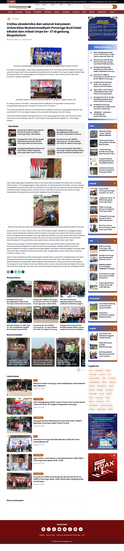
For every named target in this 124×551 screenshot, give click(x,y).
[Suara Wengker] (19, 6)
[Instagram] (54, 529)
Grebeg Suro (101, 12)
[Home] (9, 19)
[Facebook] (8, 271)
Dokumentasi (39, 9)
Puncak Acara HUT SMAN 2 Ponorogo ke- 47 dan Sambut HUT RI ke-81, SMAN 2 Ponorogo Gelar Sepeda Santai (69, 141)
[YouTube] (59, 529)
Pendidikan (38, 12)
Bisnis (53, 5)
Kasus (84, 12)
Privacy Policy (50, 535)
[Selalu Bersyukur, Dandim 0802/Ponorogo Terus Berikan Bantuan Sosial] (94, 346)
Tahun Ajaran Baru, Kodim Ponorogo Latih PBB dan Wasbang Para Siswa (106, 285)
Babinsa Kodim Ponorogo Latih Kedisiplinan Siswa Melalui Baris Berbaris (37, 2)
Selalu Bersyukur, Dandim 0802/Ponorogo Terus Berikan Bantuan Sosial (105, 345)
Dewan (56, 12)
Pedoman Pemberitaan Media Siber (69, 535)
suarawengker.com (65, 541)
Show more (46, 494)
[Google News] (65, 529)
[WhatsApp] (19, 271)
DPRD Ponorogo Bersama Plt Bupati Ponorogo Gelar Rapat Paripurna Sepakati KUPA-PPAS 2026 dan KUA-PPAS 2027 (107, 209)
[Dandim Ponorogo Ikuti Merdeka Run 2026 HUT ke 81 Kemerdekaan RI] (19, 443)
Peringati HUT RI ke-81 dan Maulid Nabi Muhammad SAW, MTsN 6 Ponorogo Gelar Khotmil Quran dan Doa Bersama (31, 141)
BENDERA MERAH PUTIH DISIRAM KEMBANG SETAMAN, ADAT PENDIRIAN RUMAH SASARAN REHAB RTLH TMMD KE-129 (107, 267)
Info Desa (48, 12)
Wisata (91, 12)
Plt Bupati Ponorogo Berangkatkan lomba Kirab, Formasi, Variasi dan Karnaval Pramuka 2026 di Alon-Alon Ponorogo (69, 132)
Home (37, 5)
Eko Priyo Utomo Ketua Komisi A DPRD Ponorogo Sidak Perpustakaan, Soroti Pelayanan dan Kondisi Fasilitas (107, 228)
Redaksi (42, 535)
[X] (11, 271)
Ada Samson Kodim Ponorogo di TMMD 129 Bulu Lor (107, 276)
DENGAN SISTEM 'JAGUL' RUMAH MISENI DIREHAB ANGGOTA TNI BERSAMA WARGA (105, 133)
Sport (69, 5)
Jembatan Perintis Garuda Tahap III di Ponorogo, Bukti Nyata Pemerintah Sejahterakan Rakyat (106, 170)
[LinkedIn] (75, 529)
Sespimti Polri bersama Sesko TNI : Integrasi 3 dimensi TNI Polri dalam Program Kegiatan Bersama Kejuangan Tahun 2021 (104, 84)
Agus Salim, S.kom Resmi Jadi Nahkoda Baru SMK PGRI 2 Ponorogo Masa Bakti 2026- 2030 (18, 362)
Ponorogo (18, 12)
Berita (44, 5)
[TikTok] (70, 529)
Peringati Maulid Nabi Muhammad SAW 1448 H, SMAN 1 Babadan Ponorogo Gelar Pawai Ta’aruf (31, 151)
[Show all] (114, 126)
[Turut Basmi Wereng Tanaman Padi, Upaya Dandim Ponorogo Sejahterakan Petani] (94, 307)
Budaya (28, 12)
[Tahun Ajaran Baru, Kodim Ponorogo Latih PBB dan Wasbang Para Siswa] (94, 286)
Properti (112, 12)
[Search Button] (115, 7)
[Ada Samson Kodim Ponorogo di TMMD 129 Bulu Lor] (94, 277)
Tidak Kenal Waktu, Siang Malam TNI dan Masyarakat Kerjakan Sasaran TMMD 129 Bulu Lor (107, 143)
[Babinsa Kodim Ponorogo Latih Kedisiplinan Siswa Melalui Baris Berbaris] (19, 387)
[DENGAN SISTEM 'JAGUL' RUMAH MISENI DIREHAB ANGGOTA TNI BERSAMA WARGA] (94, 134)
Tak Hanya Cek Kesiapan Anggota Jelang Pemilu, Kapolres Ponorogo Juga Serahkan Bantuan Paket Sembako (107, 336)
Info (83, 535)
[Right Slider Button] (115, 12)
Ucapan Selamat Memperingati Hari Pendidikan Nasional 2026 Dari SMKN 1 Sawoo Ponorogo (107, 161)
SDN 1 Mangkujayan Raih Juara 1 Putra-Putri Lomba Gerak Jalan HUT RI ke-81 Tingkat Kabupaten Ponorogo (59, 403)
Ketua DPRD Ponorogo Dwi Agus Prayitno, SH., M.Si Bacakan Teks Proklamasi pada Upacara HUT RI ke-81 (107, 191)
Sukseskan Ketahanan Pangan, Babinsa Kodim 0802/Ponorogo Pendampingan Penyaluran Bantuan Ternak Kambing (107, 315)
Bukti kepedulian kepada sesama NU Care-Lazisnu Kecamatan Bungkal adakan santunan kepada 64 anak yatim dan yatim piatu (107, 354)
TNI (35, 380)
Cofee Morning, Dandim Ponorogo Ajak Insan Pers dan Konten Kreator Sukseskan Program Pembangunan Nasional (107, 152)
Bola (61, 5)
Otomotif (75, 12)
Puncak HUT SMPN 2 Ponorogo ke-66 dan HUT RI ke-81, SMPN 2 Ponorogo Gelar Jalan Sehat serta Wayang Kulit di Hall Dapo (31, 132)
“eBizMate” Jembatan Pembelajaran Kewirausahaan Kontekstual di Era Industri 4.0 (104, 114)
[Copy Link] (23, 271)
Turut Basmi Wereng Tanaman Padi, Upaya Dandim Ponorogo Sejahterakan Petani (107, 306)
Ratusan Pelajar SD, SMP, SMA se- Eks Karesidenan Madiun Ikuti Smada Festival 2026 (18, 327)
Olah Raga (66, 12)
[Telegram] (15, 271)
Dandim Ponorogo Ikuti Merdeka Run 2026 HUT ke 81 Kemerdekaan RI (56, 440)
